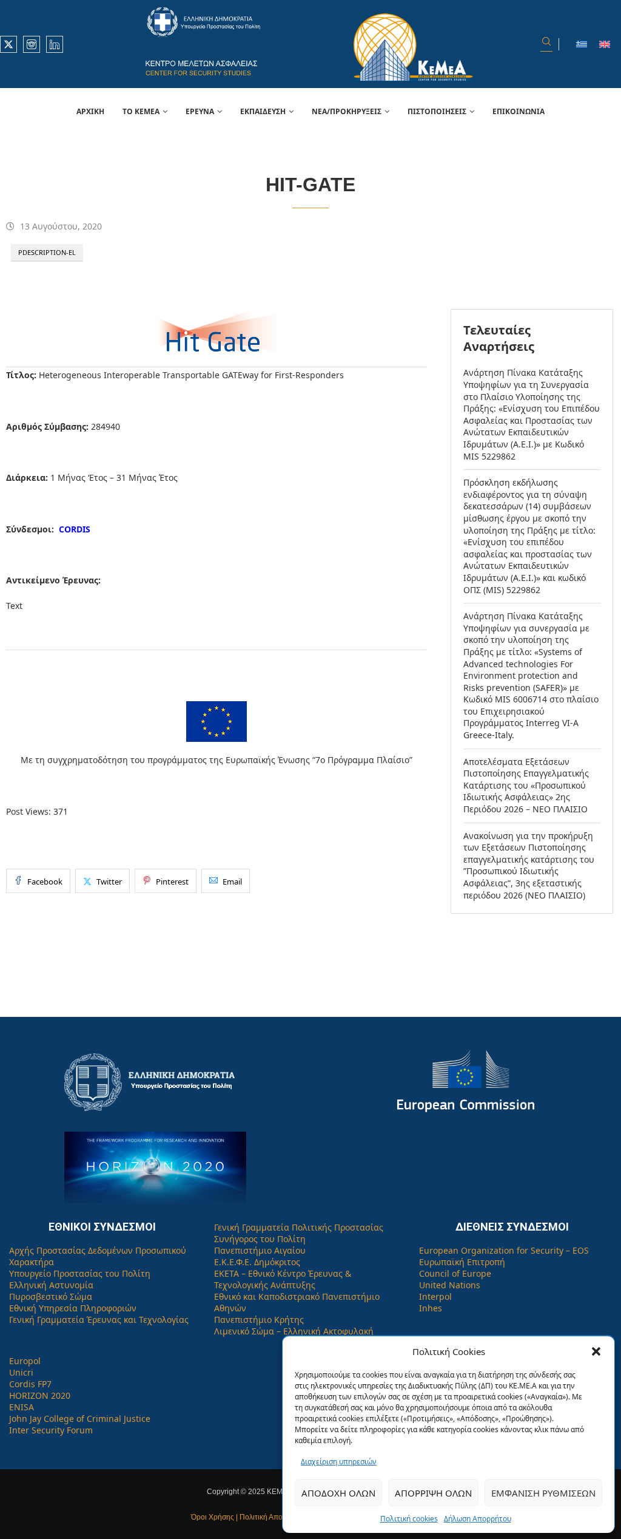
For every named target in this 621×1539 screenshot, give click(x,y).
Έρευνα (200, 111)
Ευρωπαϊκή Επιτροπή (462, 1262)
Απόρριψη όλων (433, 1493)
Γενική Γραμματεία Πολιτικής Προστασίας (298, 1227)
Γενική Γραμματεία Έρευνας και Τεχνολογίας (99, 1319)
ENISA (21, 1407)
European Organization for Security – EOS (504, 1250)
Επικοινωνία (518, 111)
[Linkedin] (54, 44)
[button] (596, 1351)
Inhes (430, 1308)
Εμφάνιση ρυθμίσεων (543, 1493)
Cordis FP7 (30, 1384)
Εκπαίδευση (263, 111)
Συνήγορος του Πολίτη (260, 1239)
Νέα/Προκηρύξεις (346, 111)
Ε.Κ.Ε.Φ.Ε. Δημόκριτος (257, 1262)
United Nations (449, 1285)
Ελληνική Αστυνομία (51, 1285)
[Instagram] (31, 44)
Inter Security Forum (51, 1430)
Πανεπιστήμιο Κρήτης (259, 1319)
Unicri (21, 1372)
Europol (25, 1361)
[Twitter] (8, 44)
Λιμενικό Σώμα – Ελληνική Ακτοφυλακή (294, 1331)
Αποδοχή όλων (338, 1493)
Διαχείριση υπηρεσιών (339, 1461)
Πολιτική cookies (409, 1519)
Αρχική (90, 111)
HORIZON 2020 (39, 1395)
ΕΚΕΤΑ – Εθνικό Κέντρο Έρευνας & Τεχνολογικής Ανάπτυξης (282, 1279)
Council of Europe (455, 1273)
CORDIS (74, 529)
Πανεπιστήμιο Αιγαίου (260, 1250)
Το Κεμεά (141, 111)
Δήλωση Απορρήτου (477, 1519)
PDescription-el (47, 252)
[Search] (546, 44)
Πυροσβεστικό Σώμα (50, 1296)
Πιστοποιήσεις (437, 111)
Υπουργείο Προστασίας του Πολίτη (79, 1273)
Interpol (435, 1296)
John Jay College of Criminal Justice (79, 1418)
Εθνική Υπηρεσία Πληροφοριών (72, 1308)
